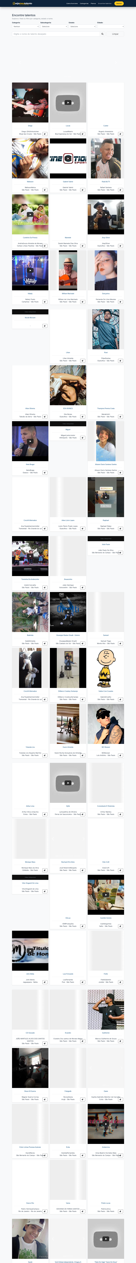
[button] (19, 63)
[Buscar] (102, 34)
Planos (93, 3)
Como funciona (72, 3)
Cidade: (100, 23)
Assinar (119, 3)
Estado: (72, 23)
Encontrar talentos (104, 3)
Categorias (84, 3)
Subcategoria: (45, 23)
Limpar (115, 34)
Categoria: (16, 23)
